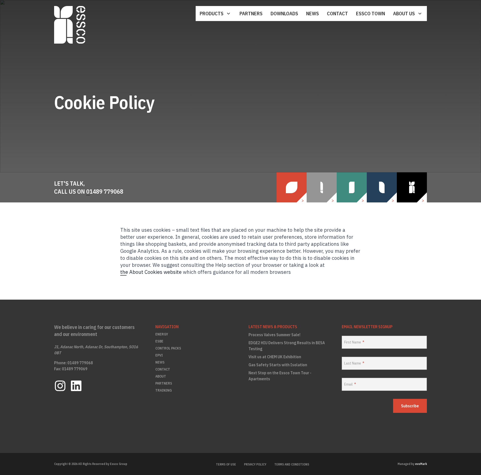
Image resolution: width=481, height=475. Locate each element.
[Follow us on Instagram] (60, 386)
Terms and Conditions (291, 464)
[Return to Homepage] (69, 25)
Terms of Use (226, 464)
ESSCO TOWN (370, 13)
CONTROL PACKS (168, 348)
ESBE (159, 341)
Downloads (284, 13)
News (312, 13)
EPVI (159, 355)
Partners (251, 13)
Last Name (352, 363)
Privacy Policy (255, 464)
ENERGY (161, 334)
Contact (337, 13)
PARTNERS (163, 383)
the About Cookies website (151, 272)
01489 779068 (104, 191)
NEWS (160, 362)
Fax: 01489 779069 (70, 368)
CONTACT (162, 369)
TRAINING (163, 390)
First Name (352, 342)
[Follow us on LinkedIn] (76, 386)
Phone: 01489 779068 (73, 362)
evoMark (421, 464)
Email (348, 384)
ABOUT (160, 376)
